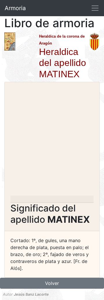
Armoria (15, 8)
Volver (52, 283)
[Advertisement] (52, 141)
